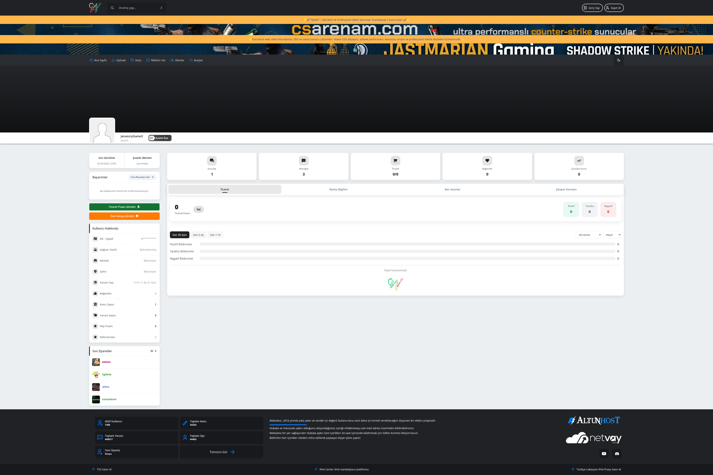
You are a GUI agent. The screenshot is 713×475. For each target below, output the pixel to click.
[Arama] (112, 8)
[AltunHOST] (594, 420)
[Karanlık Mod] (619, 60)
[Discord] (617, 453)
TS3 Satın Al (104, 469)
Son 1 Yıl (215, 235)
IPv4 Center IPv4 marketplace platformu (344, 469)
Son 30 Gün (179, 235)
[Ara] (161, 8)
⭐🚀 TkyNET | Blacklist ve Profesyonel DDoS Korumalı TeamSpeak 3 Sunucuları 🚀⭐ (356, 20)
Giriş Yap (594, 8)
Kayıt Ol (616, 8)
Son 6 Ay (198, 235)
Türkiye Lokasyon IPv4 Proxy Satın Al (599, 469)
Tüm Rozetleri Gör (140, 177)
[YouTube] (604, 453)
